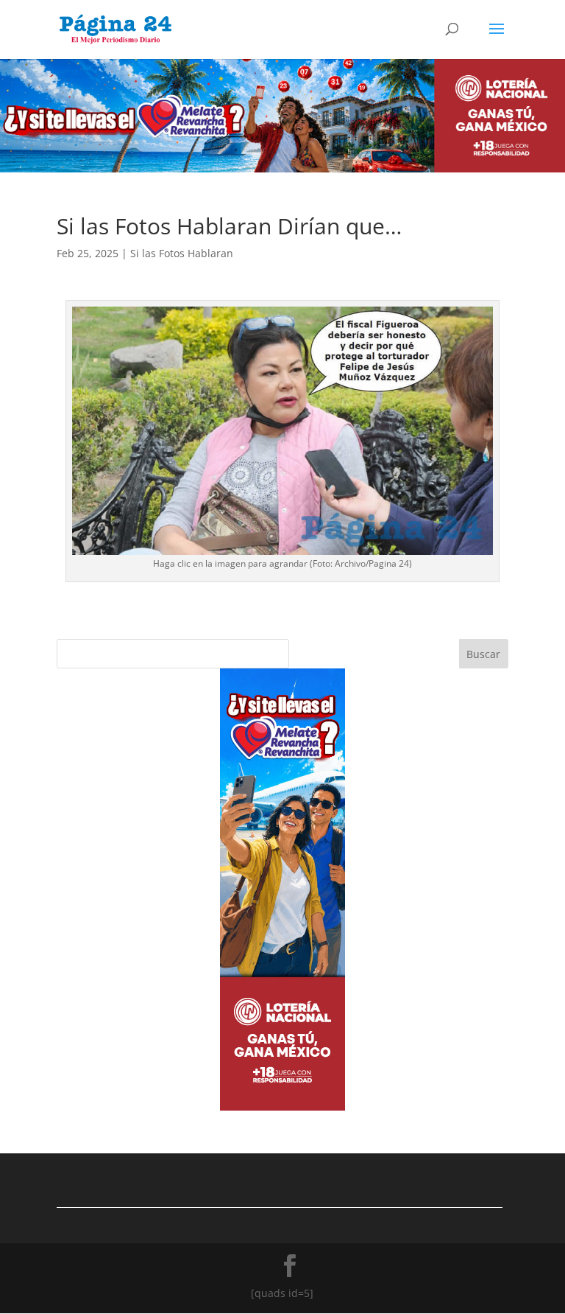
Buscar (483, 654)
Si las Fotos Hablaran (181, 253)
